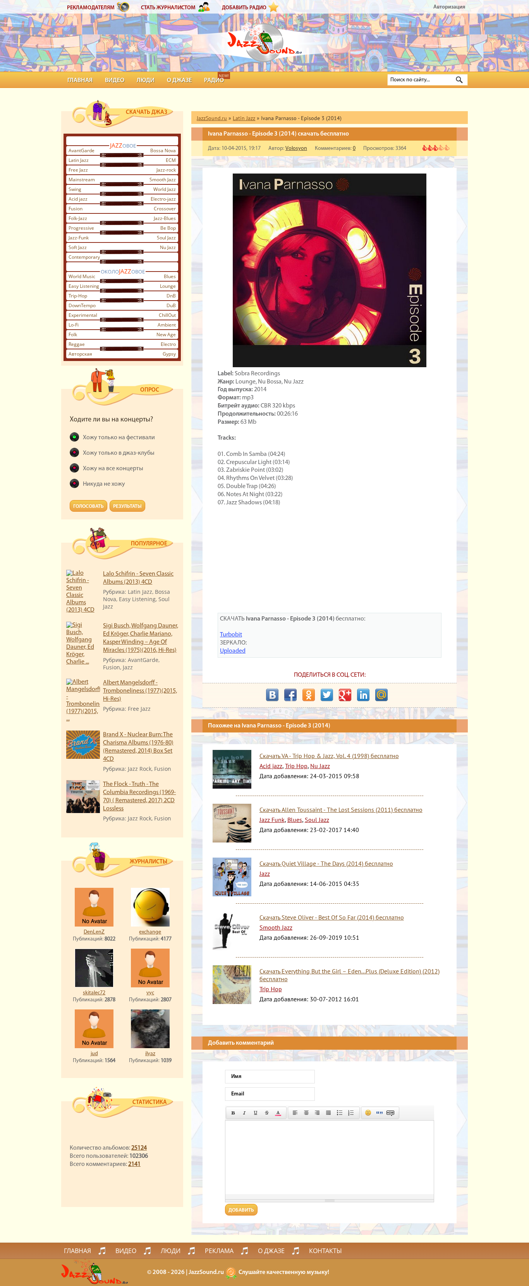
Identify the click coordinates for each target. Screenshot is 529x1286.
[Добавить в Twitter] (327, 695)
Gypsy (169, 354)
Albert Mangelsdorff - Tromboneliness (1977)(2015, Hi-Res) (140, 691)
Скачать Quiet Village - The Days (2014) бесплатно (326, 863)
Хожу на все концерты (113, 469)
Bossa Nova (163, 150)
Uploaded (233, 651)
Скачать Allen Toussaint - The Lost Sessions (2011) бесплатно (341, 809)
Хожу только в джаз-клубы (119, 453)
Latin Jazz (79, 160)
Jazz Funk (272, 820)
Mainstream (82, 179)
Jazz (264, 873)
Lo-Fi (74, 325)
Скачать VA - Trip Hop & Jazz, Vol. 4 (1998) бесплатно (329, 756)
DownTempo (82, 305)
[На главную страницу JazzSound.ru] (264, 38)
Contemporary (84, 257)
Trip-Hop (78, 295)
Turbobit (231, 635)
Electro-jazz (163, 199)
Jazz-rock (166, 170)
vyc (150, 993)
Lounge (168, 286)
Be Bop (168, 228)
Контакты (325, 1250)
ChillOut (167, 315)
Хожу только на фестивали (119, 438)
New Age (166, 334)
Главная (80, 80)
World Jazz (164, 189)
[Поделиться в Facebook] (290, 695)
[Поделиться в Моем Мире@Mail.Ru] (381, 695)
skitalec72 (94, 993)
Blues (170, 276)
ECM (171, 160)
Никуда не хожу (104, 484)
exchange (150, 932)
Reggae (77, 344)
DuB (171, 305)
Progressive (81, 228)
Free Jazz (78, 170)
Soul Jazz (166, 237)
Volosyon (296, 148)
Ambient (167, 325)
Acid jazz (78, 199)
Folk (73, 334)
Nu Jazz (168, 247)
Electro (168, 344)
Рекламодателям (91, 8)
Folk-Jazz (78, 218)
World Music (82, 276)
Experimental (83, 315)
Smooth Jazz (162, 179)
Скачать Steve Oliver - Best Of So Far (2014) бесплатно (331, 917)
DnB (171, 295)
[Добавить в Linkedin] (363, 695)
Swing (75, 189)
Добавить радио (244, 8)
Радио (214, 80)
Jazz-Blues (165, 218)
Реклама (219, 1250)
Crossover (165, 208)
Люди (146, 80)
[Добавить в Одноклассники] (308, 695)
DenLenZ (94, 932)
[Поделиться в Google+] (345, 695)
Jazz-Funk (79, 237)
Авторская (80, 354)
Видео (114, 80)
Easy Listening (84, 286)
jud (94, 1054)
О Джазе (179, 80)
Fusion (75, 208)
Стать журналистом (168, 8)
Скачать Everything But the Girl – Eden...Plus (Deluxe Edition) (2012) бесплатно (349, 975)
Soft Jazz (78, 247)
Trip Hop (296, 766)
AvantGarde (81, 150)
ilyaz (150, 1054)
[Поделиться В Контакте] (272, 695)
